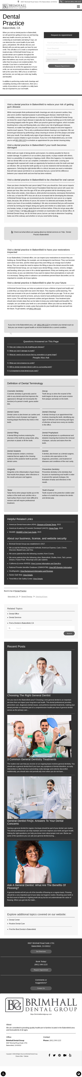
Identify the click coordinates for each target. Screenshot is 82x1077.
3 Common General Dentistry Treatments (31, 759)
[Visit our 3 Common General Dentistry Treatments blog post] (39, 757)
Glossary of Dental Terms (46, 524)
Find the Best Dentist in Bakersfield (22, 929)
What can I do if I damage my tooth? (21, 351)
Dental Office (14, 614)
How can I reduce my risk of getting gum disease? (26, 347)
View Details (28, 575)
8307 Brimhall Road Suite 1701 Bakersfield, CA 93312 (38, 2)
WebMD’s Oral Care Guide (26, 532)
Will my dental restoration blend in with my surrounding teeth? (30, 367)
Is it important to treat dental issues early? (23, 371)
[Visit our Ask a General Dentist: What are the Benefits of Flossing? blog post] (39, 883)
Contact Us (41, 988)
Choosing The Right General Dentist (29, 695)
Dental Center (14, 920)
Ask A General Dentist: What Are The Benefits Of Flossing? (36, 886)
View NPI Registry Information (60, 567)
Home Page (53, 528)
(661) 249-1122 (35, 309)
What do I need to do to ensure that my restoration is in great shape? (33, 354)
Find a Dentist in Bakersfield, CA (21, 623)
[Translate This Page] (78, 1073)
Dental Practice (20, 591)
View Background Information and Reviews (36, 571)
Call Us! (73, 1)
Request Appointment (41, 970)
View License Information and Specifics (46, 563)
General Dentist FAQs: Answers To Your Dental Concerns (35, 822)
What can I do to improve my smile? (21, 363)
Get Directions (41, 951)
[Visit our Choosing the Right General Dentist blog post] (39, 693)
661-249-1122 (20, 140)
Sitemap (26, 1056)
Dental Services (15, 617)
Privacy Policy (19, 1056)
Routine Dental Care (17, 924)
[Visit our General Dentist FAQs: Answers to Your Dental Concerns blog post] (39, 818)
